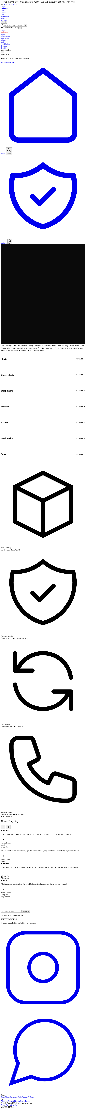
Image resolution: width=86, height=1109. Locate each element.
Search (9, 153)
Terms (8, 1105)
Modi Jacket (5, 16)
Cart (9, 243)
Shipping (16, 1101)
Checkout (11, 62)
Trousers (4, 18)
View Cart (4, 62)
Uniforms (4, 8)
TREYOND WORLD (11, 4)
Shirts (3, 10)
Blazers (3, 12)
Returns (22, 1101)
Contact (10, 1101)
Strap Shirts (5, 38)
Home (3, 6)
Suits (2, 14)
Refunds (14, 1105)
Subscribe (26, 911)
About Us (4, 1101)
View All (79, 359)
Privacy (28, 1101)
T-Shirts (3, 20)
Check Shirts (5, 36)
